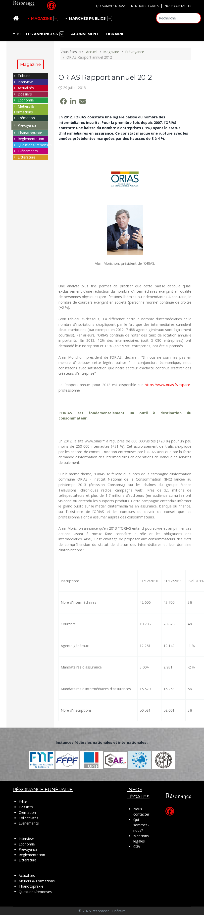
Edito (23, 801)
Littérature (26, 157)
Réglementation (31, 138)
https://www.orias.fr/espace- (168, 384)
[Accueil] (16, 18)
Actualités (26, 87)
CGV (136, 846)
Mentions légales (144, 6)
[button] (63, 101)
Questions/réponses (35, 891)
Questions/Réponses (35, 145)
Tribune (24, 75)
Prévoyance (27, 125)
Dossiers (25, 94)
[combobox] (178, 18)
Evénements (28, 151)
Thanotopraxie (31, 886)
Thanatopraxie (30, 132)
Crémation (26, 117)
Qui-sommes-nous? (141, 825)
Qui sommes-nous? (110, 6)
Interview (25, 82)
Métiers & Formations (37, 881)
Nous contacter (178, 6)
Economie (26, 100)
